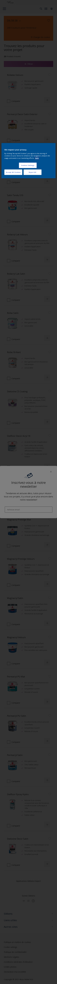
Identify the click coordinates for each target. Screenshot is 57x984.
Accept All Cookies (13, 172)
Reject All (32, 172)
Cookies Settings (27, 165)
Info (37, 158)
